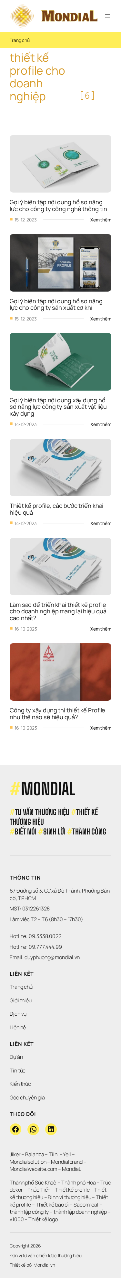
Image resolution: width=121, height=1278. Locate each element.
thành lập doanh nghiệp (80, 1211)
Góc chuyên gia (27, 1097)
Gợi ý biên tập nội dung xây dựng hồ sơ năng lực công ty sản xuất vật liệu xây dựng (59, 406)
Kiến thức (20, 1083)
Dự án (16, 1056)
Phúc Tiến (39, 1189)
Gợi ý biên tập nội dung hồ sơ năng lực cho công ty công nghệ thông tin (58, 205)
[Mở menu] (107, 16)
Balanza (34, 1154)
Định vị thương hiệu (70, 1197)
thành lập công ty (29, 1211)
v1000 (17, 1219)
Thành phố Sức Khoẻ (33, 1182)
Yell (67, 1154)
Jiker (15, 1154)
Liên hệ (18, 1027)
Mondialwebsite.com (33, 1168)
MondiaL (71, 1168)
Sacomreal (86, 1204)
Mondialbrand (67, 1161)
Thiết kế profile (72, 1189)
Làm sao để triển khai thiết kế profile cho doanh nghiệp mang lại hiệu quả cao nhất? (59, 611)
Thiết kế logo (43, 1219)
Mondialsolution (28, 1161)
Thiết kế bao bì (52, 1204)
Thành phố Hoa (79, 1182)
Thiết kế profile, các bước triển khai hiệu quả (57, 509)
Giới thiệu (21, 1000)
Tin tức (17, 1070)
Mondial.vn (44, 1265)
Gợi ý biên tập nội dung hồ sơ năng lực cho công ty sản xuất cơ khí (57, 304)
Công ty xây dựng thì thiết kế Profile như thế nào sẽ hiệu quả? (58, 713)
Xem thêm (100, 220)
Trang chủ (20, 40)
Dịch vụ (18, 1013)
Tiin (53, 1154)
